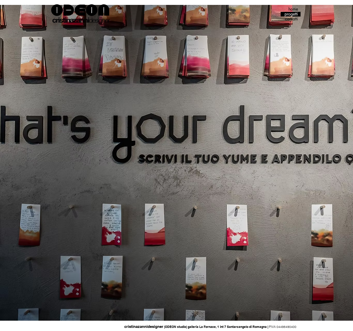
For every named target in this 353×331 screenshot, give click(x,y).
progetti (291, 14)
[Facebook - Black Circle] (63, 326)
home (293, 9)
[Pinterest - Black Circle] (77, 326)
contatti (291, 19)
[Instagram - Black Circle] (56, 326)
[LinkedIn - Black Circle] (70, 326)
